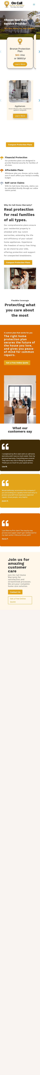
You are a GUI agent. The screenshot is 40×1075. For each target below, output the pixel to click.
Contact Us (15, 592)
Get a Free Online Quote (17, 363)
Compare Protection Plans (20, 144)
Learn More (20, 64)
